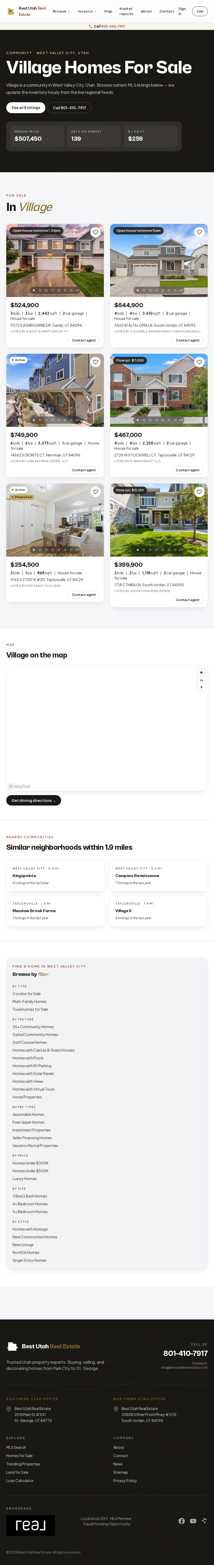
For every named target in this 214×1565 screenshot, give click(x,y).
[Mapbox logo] (19, 786)
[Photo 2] (40, 290)
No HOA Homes (26, 1252)
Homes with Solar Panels (33, 1073)
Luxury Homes (25, 1178)
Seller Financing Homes (32, 1137)
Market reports (126, 11)
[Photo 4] (53, 290)
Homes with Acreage (30, 1229)
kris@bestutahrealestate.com (184, 1367)
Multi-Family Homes (30, 1001)
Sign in (182, 11)
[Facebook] (182, 1521)
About (146, 11)
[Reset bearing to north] (201, 687)
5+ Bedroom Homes (30, 1211)
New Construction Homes (35, 1236)
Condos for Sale (27, 993)
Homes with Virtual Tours (34, 1089)
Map (108, 11)
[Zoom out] (201, 680)
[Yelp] (204, 1521)
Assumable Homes (28, 1114)
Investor (85, 11)
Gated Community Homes (35, 1034)
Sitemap (120, 1472)
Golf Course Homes (30, 1042)
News (118, 1463)
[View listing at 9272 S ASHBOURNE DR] (55, 260)
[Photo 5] (59, 290)
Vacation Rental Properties (35, 1145)
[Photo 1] (34, 290)
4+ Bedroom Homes (30, 1203)
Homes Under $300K (31, 1163)
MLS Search (16, 1447)
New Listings (23, 1244)
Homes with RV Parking (32, 1065)
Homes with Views (28, 1081)
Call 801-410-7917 (69, 107)
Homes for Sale (19, 1455)
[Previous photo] (13, 260)
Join (200, 11)
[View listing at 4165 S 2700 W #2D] (55, 520)
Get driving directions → (33, 800)
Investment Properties (32, 1130)
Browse (60, 11)
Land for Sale (17, 1472)
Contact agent (84, 340)
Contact (166, 11)
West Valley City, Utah (63, 53)
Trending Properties (23, 1463)
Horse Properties (27, 1096)
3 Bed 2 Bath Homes (30, 1196)
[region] (107, 728)
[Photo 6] (65, 290)
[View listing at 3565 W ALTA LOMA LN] (159, 260)
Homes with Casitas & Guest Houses (44, 1050)
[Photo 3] (46, 290)
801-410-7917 (185, 1353)
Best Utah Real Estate (34, 1552)
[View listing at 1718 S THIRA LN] (159, 520)
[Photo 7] (71, 290)
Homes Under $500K (31, 1170)
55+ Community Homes (33, 1026)
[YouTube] (193, 1521)
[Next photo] (97, 260)
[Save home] (95, 232)
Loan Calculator (20, 1480)
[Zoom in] (201, 672)
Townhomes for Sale (30, 1009)
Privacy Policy (125, 1480)
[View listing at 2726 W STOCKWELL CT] (159, 390)
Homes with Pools (28, 1057)
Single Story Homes (29, 1260)
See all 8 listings (25, 107)
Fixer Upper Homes (29, 1122)
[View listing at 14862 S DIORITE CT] (55, 390)
